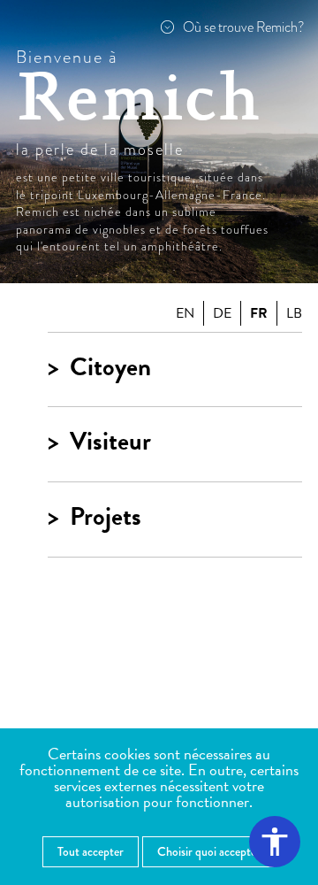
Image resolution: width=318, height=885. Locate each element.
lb (294, 313)
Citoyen (110, 368)
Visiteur (110, 442)
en (185, 313)
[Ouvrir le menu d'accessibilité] (274, 841)
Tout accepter (90, 851)
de (222, 313)
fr (259, 313)
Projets (105, 517)
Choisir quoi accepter (209, 851)
